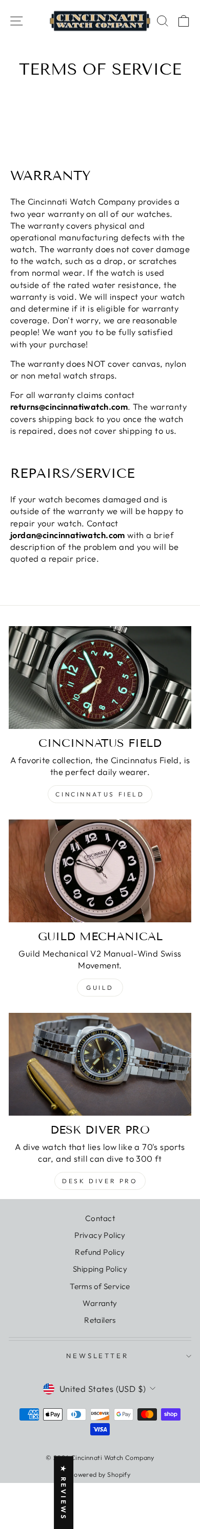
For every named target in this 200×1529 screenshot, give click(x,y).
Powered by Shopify (100, 1474)
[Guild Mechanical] (100, 870)
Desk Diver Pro (99, 1181)
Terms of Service (100, 1286)
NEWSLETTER (97, 1355)
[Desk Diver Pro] (100, 1064)
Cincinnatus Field (99, 794)
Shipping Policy (100, 1269)
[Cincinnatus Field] (100, 677)
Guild (100, 987)
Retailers (100, 1320)
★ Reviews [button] (63, 1492)
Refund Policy (100, 1252)
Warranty (100, 1303)
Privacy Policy (100, 1235)
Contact (100, 1218)
